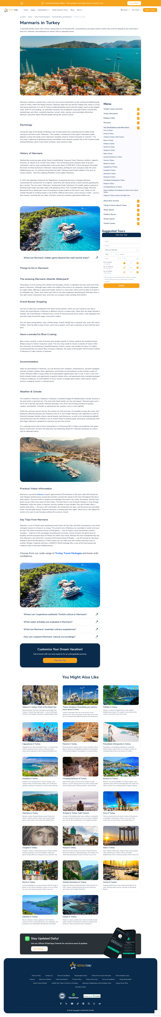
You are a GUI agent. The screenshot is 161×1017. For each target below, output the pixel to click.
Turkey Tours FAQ (92, 979)
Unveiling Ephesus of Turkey (113, 187)
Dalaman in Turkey (109, 177)
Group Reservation (125, 979)
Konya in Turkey (109, 134)
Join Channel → (39, 949)
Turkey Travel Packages (68, 553)
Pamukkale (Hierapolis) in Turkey (114, 180)
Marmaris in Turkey (110, 174)
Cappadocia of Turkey (110, 167)
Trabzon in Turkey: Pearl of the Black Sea (117, 195)
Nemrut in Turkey (109, 147)
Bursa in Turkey (108, 140)
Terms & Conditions (63, 976)
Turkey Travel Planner (40, 983)
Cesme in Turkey (109, 160)
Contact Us (49, 976)
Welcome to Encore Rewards (101, 976)
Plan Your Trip (60, 660)
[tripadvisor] (100, 1004)
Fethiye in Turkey (109, 144)
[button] (125, 10)
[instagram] (89, 1004)
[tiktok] (78, 1004)
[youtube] (72, 1004)
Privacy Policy (36, 976)
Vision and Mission (62, 979)
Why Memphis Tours (122, 976)
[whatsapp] (94, 1004)
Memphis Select (80, 987)
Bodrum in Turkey (109, 164)
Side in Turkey (108, 154)
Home (26, 10)
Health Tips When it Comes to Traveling (65, 983)
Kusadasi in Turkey (109, 170)
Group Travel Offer (122, 983)
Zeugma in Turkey (109, 150)
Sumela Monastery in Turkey (113, 157)
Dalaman (40, 494)
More (79, 10)
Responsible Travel (81, 976)
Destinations (43, 10)
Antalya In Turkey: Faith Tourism (114, 137)
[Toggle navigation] (20, 10)
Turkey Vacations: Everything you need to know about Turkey (121, 191)
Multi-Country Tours (60, 10)
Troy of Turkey (108, 130)
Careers (32, 979)
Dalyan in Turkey (109, 184)
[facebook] (61, 1004)
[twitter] (66, 1004)
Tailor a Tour (150, 10)
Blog (72, 10)
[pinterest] (83, 1004)
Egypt (33, 10)
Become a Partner (45, 979)
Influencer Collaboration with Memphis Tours (96, 983)
